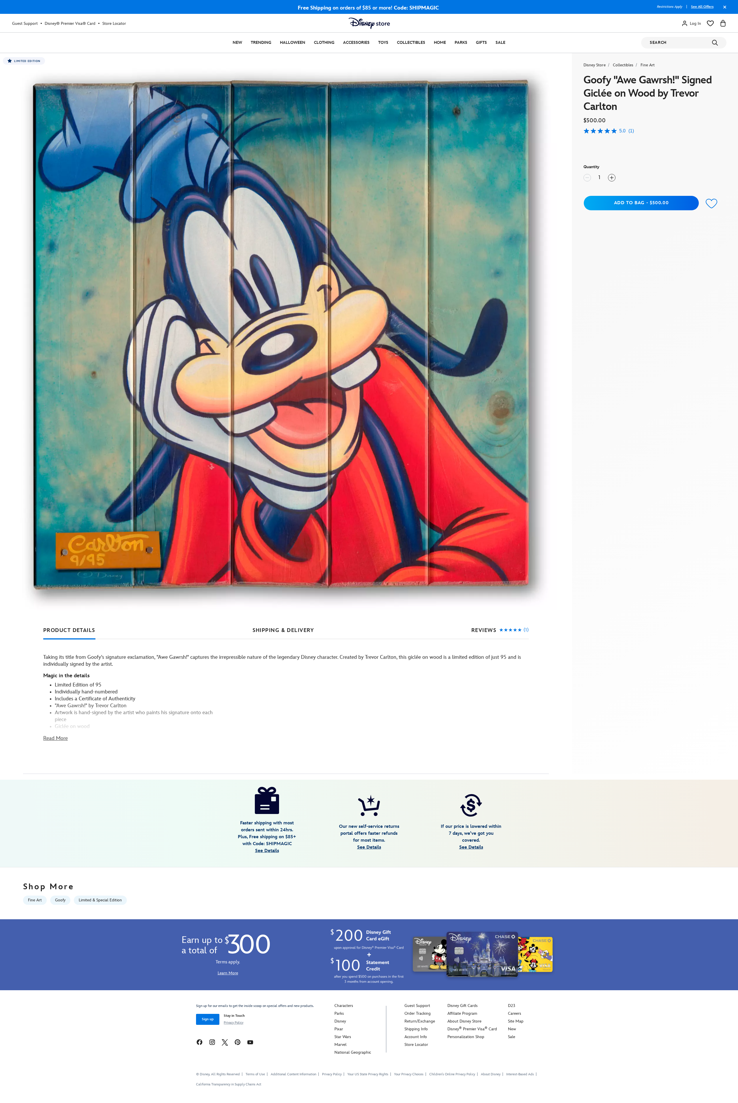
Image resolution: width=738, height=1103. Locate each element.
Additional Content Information (293, 1074)
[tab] (69, 630)
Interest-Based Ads (520, 1074)
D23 (511, 1005)
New (237, 42)
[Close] (723, 9)
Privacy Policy (233, 1023)
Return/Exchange (419, 1021)
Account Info (415, 1036)
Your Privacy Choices (408, 1074)
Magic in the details (66, 676)
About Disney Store (464, 1021)
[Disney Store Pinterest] (237, 1042)
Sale (500, 42)
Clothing (324, 42)
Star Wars (342, 1036)
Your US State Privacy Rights (367, 1074)
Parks (461, 42)
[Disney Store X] (224, 1042)
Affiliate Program (462, 1013)
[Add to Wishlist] (712, 204)
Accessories (356, 42)
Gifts (481, 42)
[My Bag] (723, 23)
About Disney (490, 1074)
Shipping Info (416, 1029)
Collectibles (411, 42)
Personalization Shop (465, 1036)
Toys (383, 42)
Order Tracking (417, 1013)
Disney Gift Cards (462, 1005)
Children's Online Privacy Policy (452, 1074)
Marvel (340, 1044)
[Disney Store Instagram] (212, 1042)
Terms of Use (255, 1074)
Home (440, 42)
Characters (343, 1005)
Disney (340, 1021)
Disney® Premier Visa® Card (70, 23)
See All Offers (702, 7)
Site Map (516, 1021)
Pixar (338, 1029)
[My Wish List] (710, 23)
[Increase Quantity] (611, 177)
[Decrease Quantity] (587, 177)
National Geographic (352, 1052)
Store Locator (114, 23)
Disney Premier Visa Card (472, 1029)
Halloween (292, 42)
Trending (261, 42)
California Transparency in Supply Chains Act (228, 1084)
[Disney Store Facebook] (199, 1042)
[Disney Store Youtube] (250, 1042)
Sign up (208, 1019)
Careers (514, 1013)
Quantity (591, 166)
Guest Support (25, 23)
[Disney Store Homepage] (369, 23)
